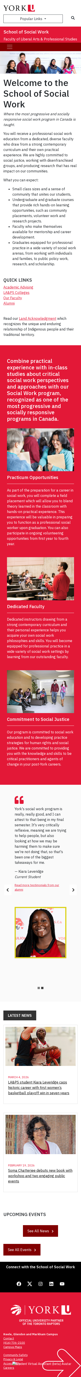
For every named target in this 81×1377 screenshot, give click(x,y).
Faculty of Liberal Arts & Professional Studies (40, 39)
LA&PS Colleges (16, 292)
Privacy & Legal (13, 1359)
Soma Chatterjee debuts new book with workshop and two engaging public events (40, 1175)
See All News (38, 1231)
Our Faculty (12, 298)
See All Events (20, 1249)
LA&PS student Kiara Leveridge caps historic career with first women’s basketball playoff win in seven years (38, 1087)
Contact (8, 1338)
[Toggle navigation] (10, 47)
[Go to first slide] (73, 890)
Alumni (9, 303)
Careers (8, 1368)
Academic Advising (18, 287)
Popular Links (31, 19)
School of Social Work (26, 32)
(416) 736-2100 (14, 1343)
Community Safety (15, 1355)
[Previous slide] (7, 890)
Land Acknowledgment (37, 318)
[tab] (39, 988)
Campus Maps (12, 1347)
